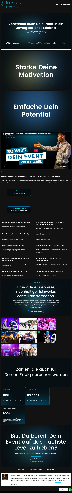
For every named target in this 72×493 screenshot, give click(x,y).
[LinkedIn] (16, 484)
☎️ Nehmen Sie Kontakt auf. (7, 171)
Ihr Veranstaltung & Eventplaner (35, 469)
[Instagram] (13, 484)
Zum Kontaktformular (65, 4)
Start (57, 4)
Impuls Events (21, 469)
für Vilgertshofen (50, 469)
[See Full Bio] (61, 482)
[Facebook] (11, 484)
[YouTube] (14, 484)
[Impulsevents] (11, 4)
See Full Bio (58, 482)
